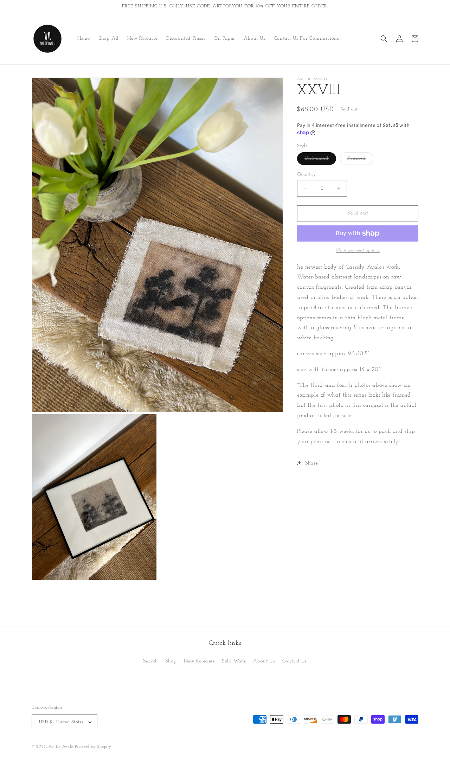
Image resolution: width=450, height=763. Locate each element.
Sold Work (234, 661)
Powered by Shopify (93, 747)
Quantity (306, 174)
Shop (170, 661)
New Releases (199, 661)
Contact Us (294, 661)
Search (150, 661)
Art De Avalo (61, 747)
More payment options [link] (358, 250)
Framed (360, 160)
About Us (264, 661)
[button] (384, 38)
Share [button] (311, 463)
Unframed (320, 160)
